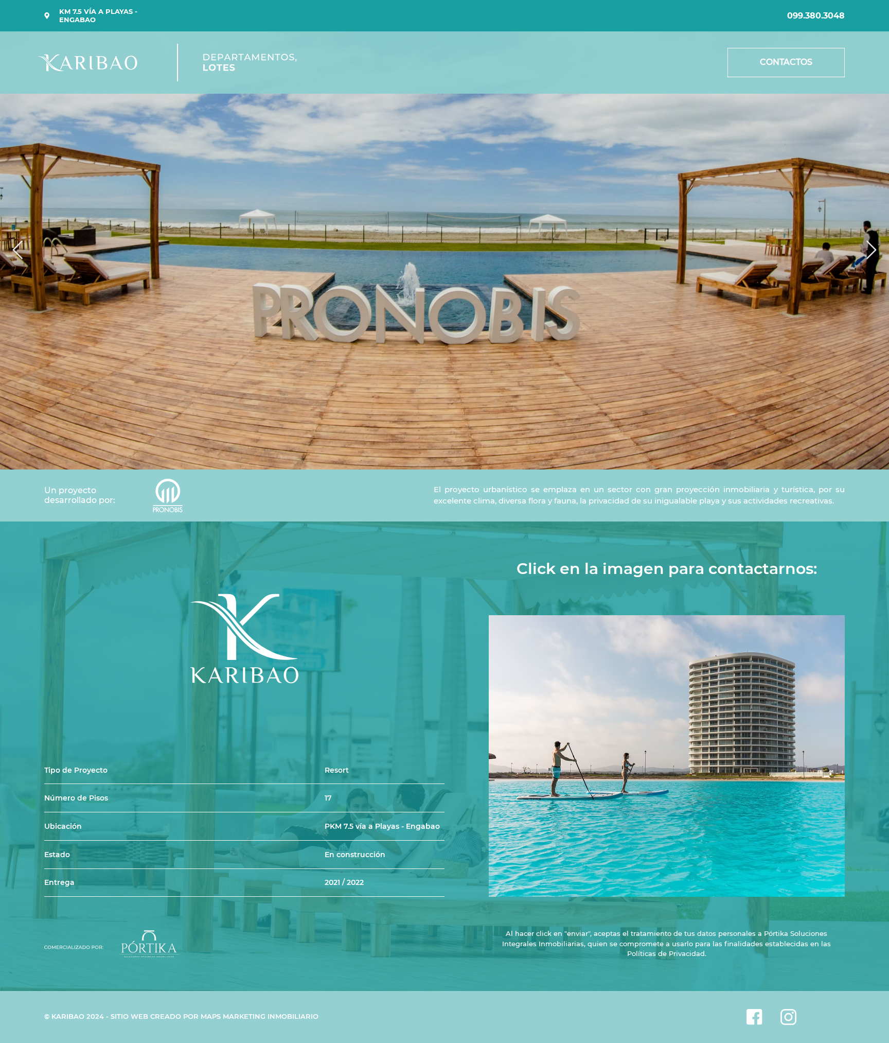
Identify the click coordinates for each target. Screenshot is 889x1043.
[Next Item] (871, 250)
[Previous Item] (18, 250)
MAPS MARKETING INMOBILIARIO (259, 1016)
